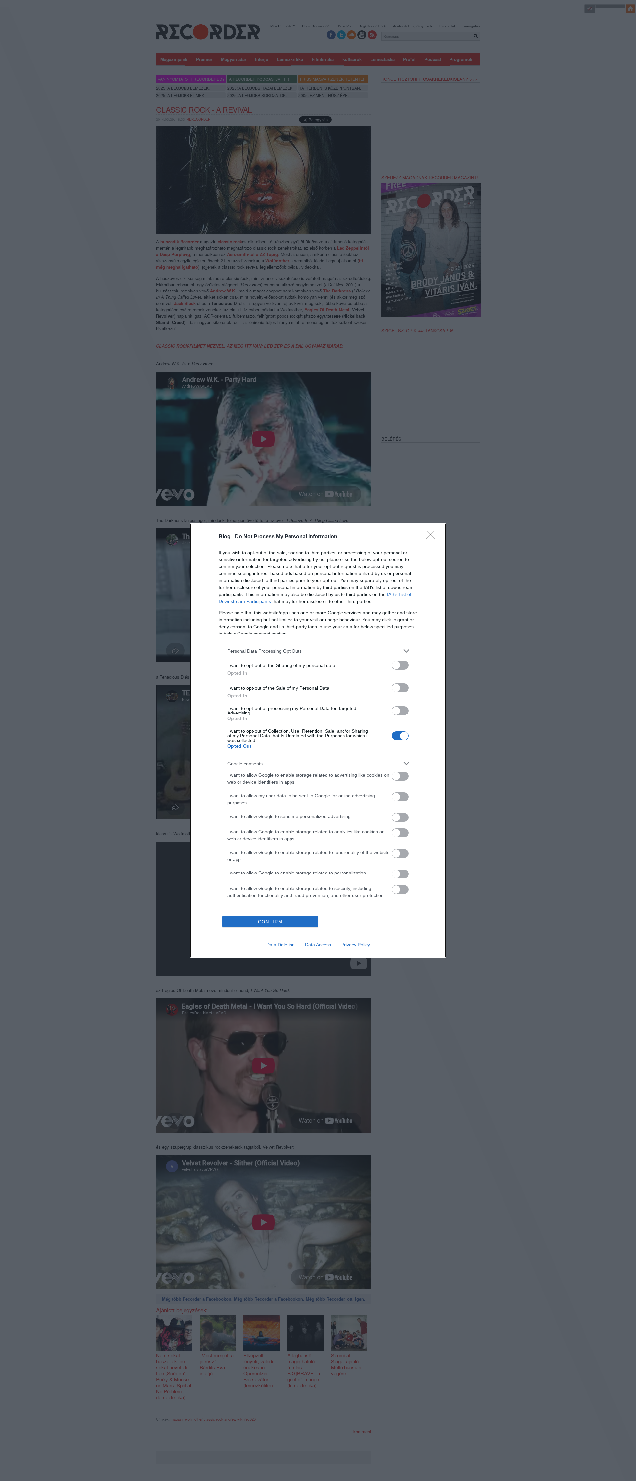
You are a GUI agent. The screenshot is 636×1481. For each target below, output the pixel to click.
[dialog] (318, 740)
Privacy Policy (355, 944)
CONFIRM (270, 921)
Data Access (318, 944)
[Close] (432, 537)
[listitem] (318, 650)
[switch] (400, 665)
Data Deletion (280, 944)
